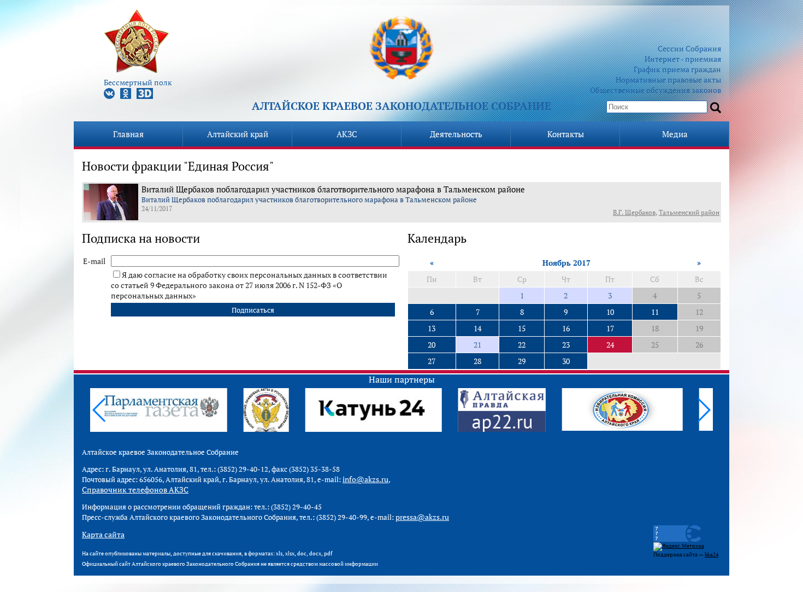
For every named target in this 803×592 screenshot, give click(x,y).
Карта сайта (103, 534)
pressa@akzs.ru (422, 517)
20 (431, 344)
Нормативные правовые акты (668, 79)
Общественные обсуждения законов (655, 90)
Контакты (565, 133)
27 (431, 361)
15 (522, 328)
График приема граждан (677, 69)
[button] (703, 410)
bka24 (711, 554)
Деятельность (456, 133)
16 (566, 328)
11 (655, 312)
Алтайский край (237, 133)
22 (522, 344)
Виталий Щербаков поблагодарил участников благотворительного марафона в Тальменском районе (333, 189)
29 (522, 361)
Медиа (675, 133)
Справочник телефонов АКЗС (135, 489)
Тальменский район (689, 212)
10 (610, 312)
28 (477, 361)
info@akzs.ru (365, 479)
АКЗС (346, 133)
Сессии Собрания (689, 48)
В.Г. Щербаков (634, 212)
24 (610, 344)
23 (566, 344)
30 (566, 361)
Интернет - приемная (683, 59)
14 (477, 328)
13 (431, 328)
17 (610, 328)
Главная (128, 133)
